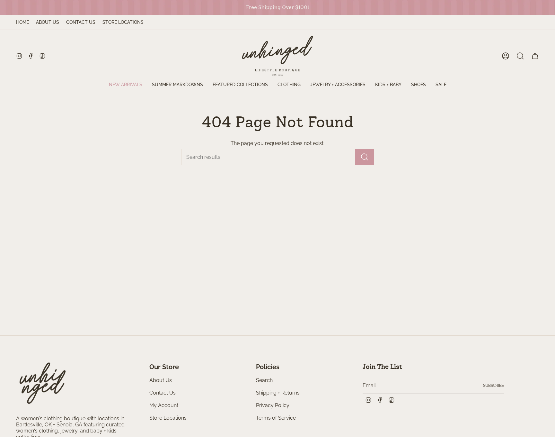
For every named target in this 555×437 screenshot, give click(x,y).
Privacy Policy (272, 405)
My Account (163, 405)
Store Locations (123, 22)
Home (22, 22)
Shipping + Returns (278, 393)
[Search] (364, 157)
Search (264, 380)
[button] (240, 85)
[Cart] (535, 55)
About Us (47, 22)
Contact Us (80, 22)
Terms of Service (276, 418)
